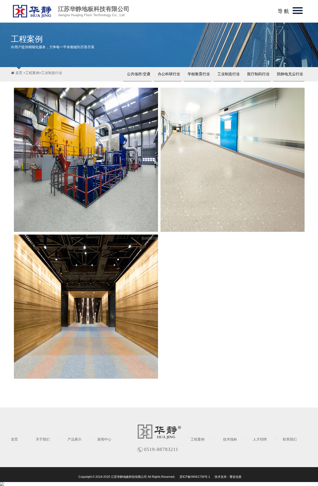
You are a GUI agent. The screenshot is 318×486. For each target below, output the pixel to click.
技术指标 (230, 439)
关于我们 (43, 439)
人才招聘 (260, 439)
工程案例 (32, 73)
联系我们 (290, 439)
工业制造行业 (51, 73)
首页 (19, 73)
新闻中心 (104, 439)
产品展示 (74, 439)
